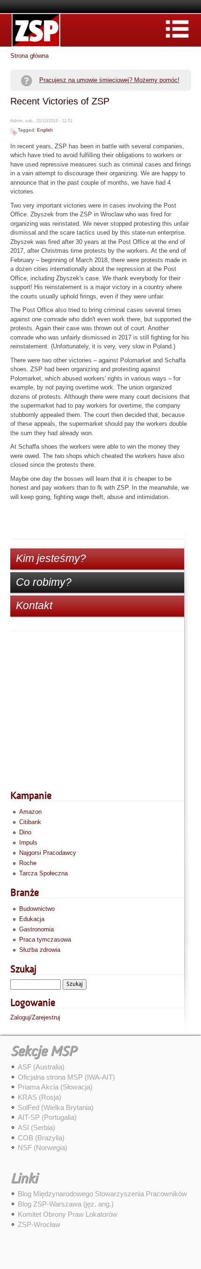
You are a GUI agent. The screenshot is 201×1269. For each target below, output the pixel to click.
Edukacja (31, 918)
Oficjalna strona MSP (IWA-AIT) (66, 1077)
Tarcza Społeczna (43, 873)
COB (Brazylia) (41, 1138)
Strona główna (29, 55)
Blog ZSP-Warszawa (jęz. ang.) (66, 1204)
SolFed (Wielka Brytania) (55, 1107)
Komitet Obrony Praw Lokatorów (67, 1214)
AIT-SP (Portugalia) (47, 1117)
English (45, 129)
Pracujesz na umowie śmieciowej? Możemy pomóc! (109, 79)
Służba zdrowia (39, 949)
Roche (27, 863)
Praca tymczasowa (45, 939)
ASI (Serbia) (36, 1127)
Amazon (30, 811)
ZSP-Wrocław (39, 1224)
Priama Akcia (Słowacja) (55, 1087)
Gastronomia (36, 929)
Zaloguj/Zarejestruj (35, 1017)
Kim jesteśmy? (51, 558)
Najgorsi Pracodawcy (47, 852)
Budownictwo (37, 908)
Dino (25, 832)
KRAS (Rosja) (39, 1097)
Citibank (30, 821)
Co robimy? (44, 582)
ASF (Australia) (41, 1067)
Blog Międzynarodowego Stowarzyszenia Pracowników (102, 1194)
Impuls (28, 842)
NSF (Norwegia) (42, 1147)
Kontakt (34, 605)
